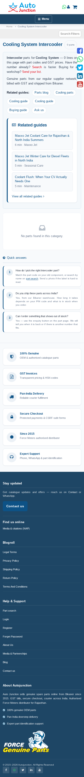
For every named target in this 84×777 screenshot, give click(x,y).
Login (6, 619)
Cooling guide (18, 101)
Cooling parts (65, 92)
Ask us (39, 110)
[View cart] (75, 7)
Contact (72, 492)
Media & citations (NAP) (16, 528)
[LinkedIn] (31, 770)
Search (37, 67)
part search (32, 278)
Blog (5, 662)
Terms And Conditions (15, 586)
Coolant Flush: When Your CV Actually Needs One (41, 179)
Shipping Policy (11, 569)
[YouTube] (39, 770)
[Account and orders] (68, 7)
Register (7, 627)
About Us (8, 645)
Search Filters (70, 33)
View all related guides (27, 196)
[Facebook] (6, 770)
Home (9, 26)
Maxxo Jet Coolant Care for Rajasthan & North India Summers (42, 138)
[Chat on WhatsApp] (64, 7)
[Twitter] (23, 770)
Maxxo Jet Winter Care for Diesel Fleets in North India (42, 158)
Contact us (15, 506)
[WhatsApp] (14, 770)
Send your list (31, 72)
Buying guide (18, 110)
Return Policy (10, 578)
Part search (9, 610)
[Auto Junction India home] (21, 7)
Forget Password (12, 636)
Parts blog (41, 92)
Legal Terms (10, 552)
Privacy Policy (11, 560)
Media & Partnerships (15, 653)
